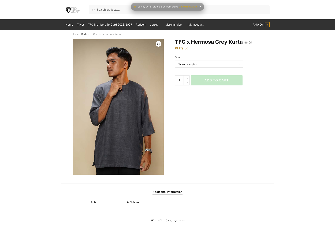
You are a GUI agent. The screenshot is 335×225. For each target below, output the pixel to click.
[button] (158, 44)
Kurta (84, 34)
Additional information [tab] (167, 192)
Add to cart (216, 80)
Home (75, 34)
